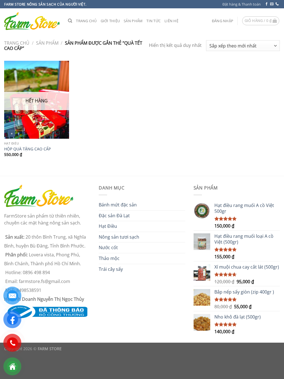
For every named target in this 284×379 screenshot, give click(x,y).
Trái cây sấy (111, 269)
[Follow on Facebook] (266, 4)
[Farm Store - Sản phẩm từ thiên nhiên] (32, 21)
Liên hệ (171, 20)
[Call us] (277, 4)
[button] (222, 20)
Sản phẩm (133, 20)
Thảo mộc (109, 258)
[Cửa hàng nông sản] (45, 311)
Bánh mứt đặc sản (118, 205)
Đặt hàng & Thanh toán (241, 4)
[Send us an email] (271, 4)
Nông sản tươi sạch (119, 237)
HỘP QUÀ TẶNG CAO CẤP (27, 148)
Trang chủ (86, 20)
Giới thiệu (110, 20)
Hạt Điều (108, 226)
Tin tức (153, 20)
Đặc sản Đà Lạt (114, 216)
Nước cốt (108, 247)
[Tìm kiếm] (70, 21)
